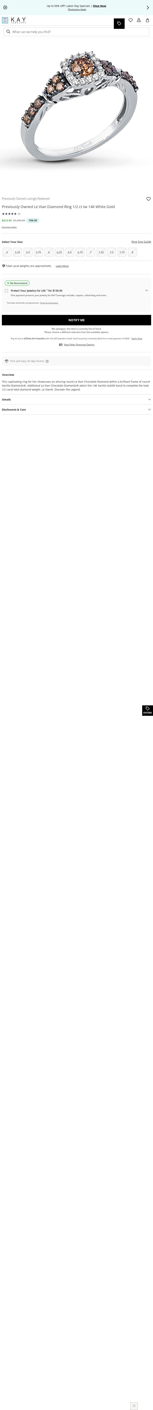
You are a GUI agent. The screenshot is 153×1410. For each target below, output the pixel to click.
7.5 (111, 252)
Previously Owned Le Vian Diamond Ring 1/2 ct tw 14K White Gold (58, 206)
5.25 (17, 252)
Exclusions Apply (9, 227)
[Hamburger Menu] (5, 20)
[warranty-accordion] (146, 291)
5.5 (28, 252)
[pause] (5, 7)
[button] (148, 7)
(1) (19, 213)
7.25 (101, 252)
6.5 (70, 252)
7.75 (122, 252)
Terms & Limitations (49, 303)
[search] (8, 32)
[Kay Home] (18, 20)
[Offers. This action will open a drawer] (119, 23)
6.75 (80, 252)
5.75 (38, 252)
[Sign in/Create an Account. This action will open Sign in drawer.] (139, 20)
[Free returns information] (46, 361)
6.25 (59, 252)
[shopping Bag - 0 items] (149, 22)
